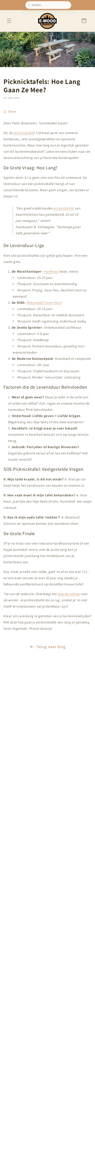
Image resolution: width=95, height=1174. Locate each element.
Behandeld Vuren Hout (44, 302)
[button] (9, 21)
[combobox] (50, 5)
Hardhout (51, 271)
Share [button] (12, 111)
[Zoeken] (30, 5)
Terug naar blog (51, 646)
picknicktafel (24, 133)
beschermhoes (69, 594)
